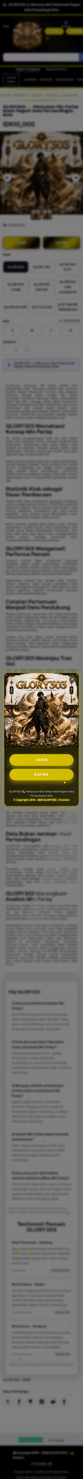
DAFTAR (41, 774)
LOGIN (41, 760)
